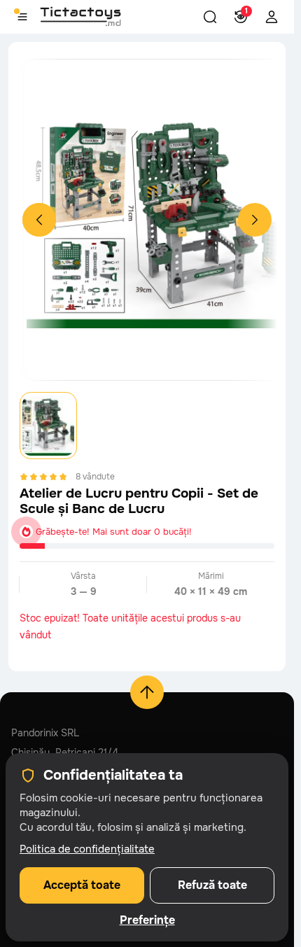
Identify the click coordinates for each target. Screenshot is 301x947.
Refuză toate (212, 885)
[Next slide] (255, 220)
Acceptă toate (81, 885)
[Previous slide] (39, 220)
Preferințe (147, 920)
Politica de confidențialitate (87, 849)
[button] (210, 17)
